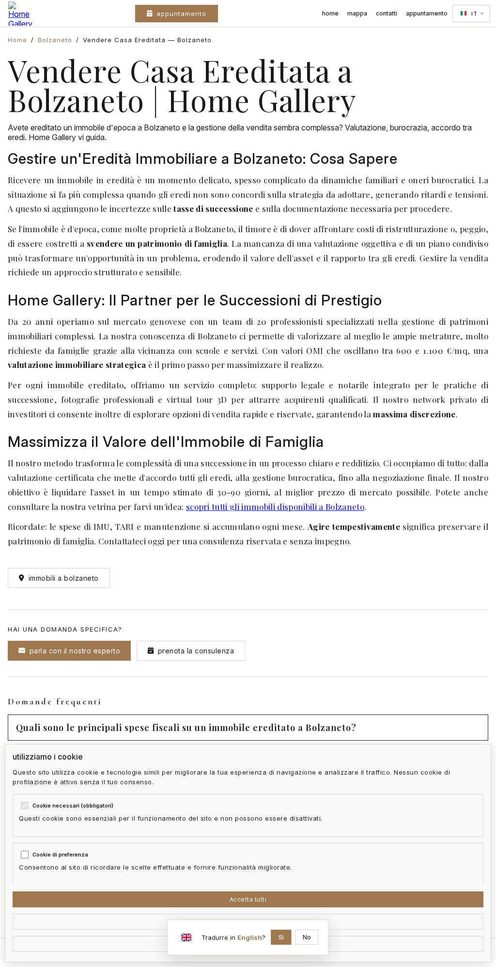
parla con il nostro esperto (75, 651)
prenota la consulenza (196, 651)
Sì (281, 937)
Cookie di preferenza (60, 854)
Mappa (357, 13)
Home (330, 13)
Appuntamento (181, 13)
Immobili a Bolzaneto (64, 578)
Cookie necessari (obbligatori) (72, 805)
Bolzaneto (55, 40)
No (307, 937)
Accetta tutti (248, 899)
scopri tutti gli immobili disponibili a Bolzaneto (275, 506)
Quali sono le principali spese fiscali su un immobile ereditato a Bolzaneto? (186, 727)
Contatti (386, 13)
